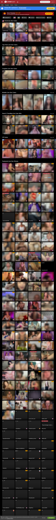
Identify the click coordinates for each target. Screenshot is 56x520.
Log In (52, 1)
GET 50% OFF (49, 13)
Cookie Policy (10, 518)
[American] (14, 17)
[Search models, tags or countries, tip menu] (54, 5)
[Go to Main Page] (10, 2)
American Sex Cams (10, 21)
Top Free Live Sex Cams (9, 45)
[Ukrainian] (19, 17)
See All (52, 21)
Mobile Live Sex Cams (9, 92)
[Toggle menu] (2, 2)
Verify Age (50, 8)
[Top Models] (17, 2)
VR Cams (5, 137)
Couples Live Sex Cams (9, 68)
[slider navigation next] (53, 32)
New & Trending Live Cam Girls (12, 113)
